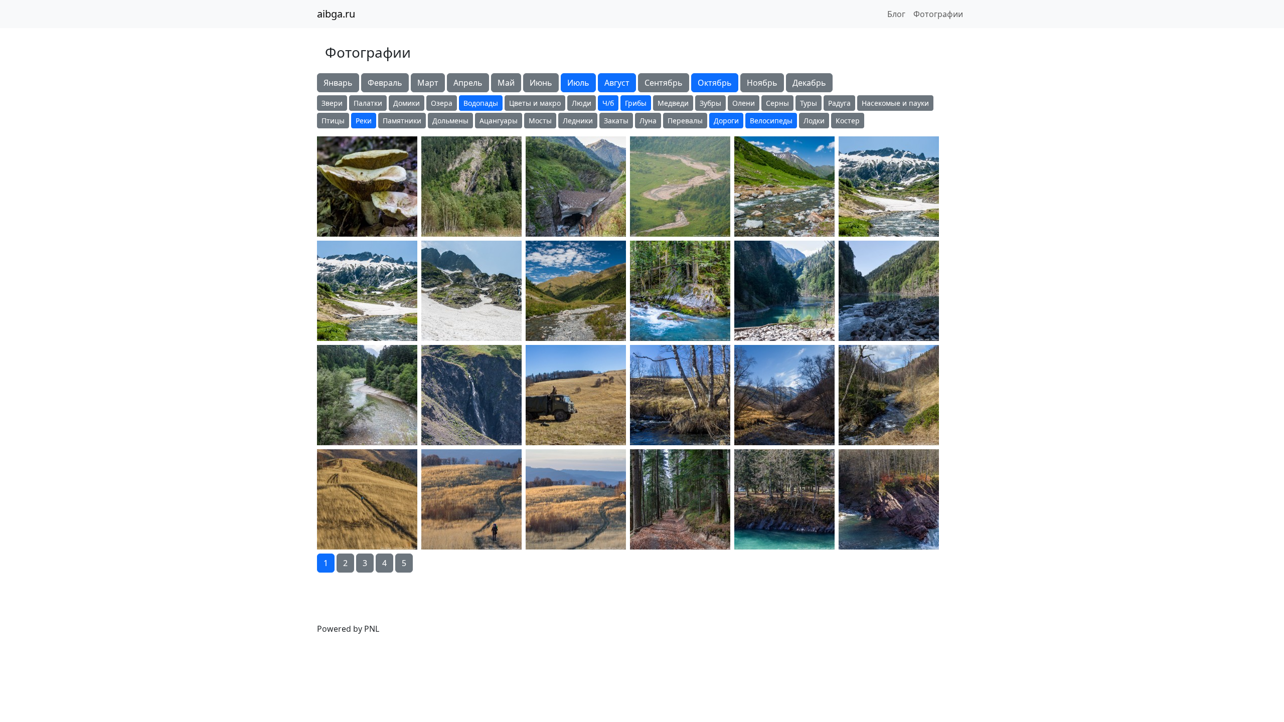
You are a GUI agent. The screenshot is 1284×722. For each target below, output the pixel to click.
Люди (581, 103)
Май (506, 82)
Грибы (636, 103)
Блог (896, 14)
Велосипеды (771, 120)
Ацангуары (498, 120)
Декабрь (809, 82)
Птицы (333, 120)
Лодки (814, 120)
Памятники (402, 120)
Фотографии (938, 14)
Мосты (540, 120)
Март (427, 82)
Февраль (385, 82)
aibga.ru (336, 14)
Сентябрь (664, 82)
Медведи (673, 103)
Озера (441, 103)
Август (616, 82)
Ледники (578, 120)
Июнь (541, 82)
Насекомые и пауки (895, 103)
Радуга (839, 103)
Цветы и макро (535, 103)
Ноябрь (762, 82)
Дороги (726, 120)
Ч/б (608, 103)
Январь (338, 82)
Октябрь (715, 82)
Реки (364, 120)
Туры (808, 103)
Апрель (468, 82)
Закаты (616, 120)
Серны (777, 103)
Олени (743, 103)
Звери (332, 103)
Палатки (368, 103)
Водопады (480, 103)
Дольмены (450, 120)
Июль (578, 82)
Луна (648, 120)
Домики (406, 103)
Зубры (710, 103)
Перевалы (685, 120)
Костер (848, 120)
